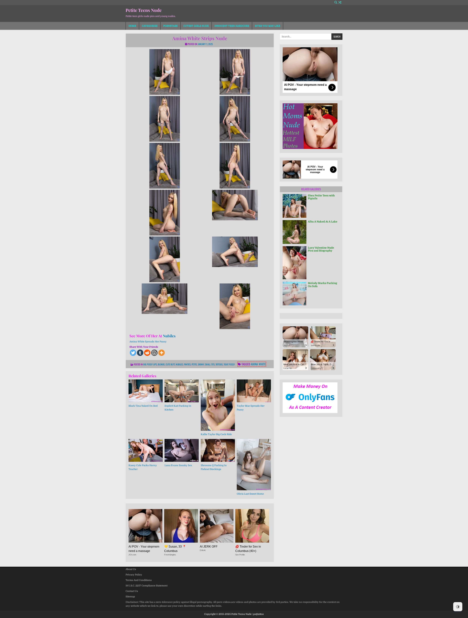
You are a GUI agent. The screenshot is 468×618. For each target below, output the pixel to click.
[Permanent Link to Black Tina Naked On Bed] (146, 390)
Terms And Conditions (139, 580)
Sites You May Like (267, 25)
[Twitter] (133, 353)
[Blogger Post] (154, 353)
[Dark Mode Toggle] (458, 606)
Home (132, 25)
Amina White (258, 364)
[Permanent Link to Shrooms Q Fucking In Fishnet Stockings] (218, 450)
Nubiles (169, 335)
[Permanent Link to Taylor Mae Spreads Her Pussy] (254, 390)
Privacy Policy (134, 574)
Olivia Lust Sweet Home (250, 493)
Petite (194, 364)
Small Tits (210, 364)
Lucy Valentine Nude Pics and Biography (321, 249)
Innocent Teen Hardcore (231, 25)
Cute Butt (170, 364)
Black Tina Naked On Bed (143, 405)
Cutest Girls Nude (196, 25)
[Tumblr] (140, 353)
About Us (131, 569)
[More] (161, 353)
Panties (187, 364)
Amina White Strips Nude (199, 38)
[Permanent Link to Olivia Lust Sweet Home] (254, 464)
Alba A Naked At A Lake (322, 221)
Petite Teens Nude (144, 10)
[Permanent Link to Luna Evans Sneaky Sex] (182, 450)
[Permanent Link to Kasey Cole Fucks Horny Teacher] (146, 450)
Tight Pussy (229, 364)
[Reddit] (147, 353)
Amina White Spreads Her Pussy (148, 341)
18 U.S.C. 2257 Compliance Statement (146, 585)
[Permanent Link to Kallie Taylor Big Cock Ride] (218, 405)
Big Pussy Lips (150, 364)
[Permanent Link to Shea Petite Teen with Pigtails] (294, 206)
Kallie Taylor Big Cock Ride (216, 434)
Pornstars (170, 25)
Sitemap (130, 596)
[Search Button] (335, 2)
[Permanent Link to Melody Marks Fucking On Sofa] (294, 293)
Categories (150, 25)
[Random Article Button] (339, 2)
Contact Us (132, 591)
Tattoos (219, 364)
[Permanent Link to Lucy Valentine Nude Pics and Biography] (294, 262)
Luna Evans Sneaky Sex (178, 465)
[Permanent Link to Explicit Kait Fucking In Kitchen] (182, 390)
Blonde (161, 364)
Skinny (201, 364)
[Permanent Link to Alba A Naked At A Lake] (294, 232)
